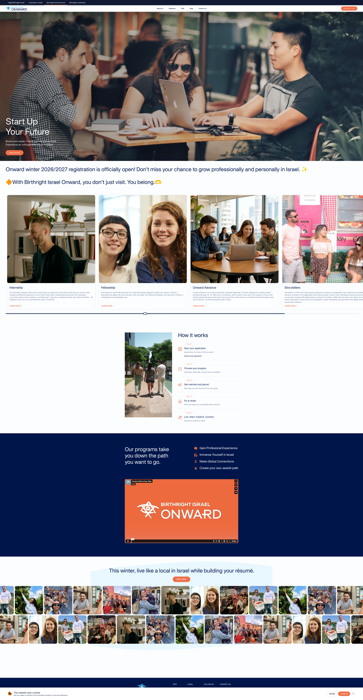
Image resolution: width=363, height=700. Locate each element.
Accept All (344, 694)
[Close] (353, 693)
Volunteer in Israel (35, 3)
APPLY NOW (181, 579)
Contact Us (202, 8)
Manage (332, 694)
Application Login (349, 8)
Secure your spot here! (193, 356)
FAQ (182, 8)
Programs (172, 8)
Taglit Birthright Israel (16, 3)
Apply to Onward (14, 153)
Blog (191, 8)
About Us (160, 8)
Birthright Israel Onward (56, 3)
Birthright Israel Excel (77, 3)
